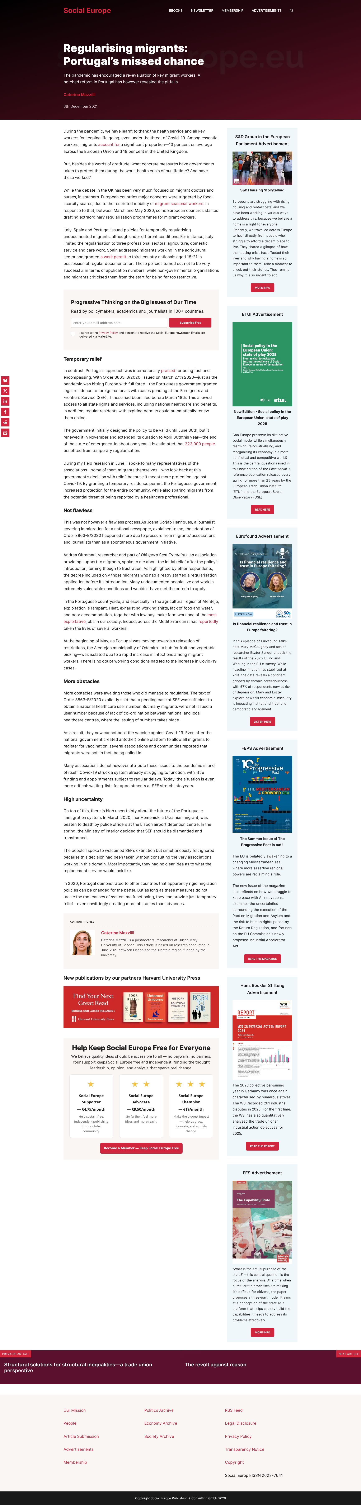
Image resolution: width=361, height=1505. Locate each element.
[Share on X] (5, 391)
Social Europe (87, 10)
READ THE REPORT (262, 1146)
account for (109, 144)
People (70, 1423)
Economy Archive (160, 1423)
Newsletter (202, 10)
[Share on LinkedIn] (5, 401)
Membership (232, 10)
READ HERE (262, 509)
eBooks (176, 10)
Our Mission (75, 1410)
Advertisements (267, 10)
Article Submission (81, 1436)
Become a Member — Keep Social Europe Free (141, 1148)
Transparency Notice (244, 1449)
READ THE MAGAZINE (262, 958)
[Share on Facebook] (5, 412)
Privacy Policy (108, 332)
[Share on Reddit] (5, 422)
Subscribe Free (190, 322)
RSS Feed (234, 1410)
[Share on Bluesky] (5, 380)
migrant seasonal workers (179, 203)
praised (168, 370)
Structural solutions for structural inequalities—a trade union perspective (78, 1368)
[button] (291, 10)
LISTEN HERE (262, 721)
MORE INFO (262, 287)
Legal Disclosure (240, 1423)
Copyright (234, 1462)
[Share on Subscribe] (5, 433)
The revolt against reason (216, 1365)
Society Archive (159, 1436)
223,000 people (200, 443)
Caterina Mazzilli (79, 94)
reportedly (208, 621)
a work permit (113, 256)
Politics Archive (159, 1410)
